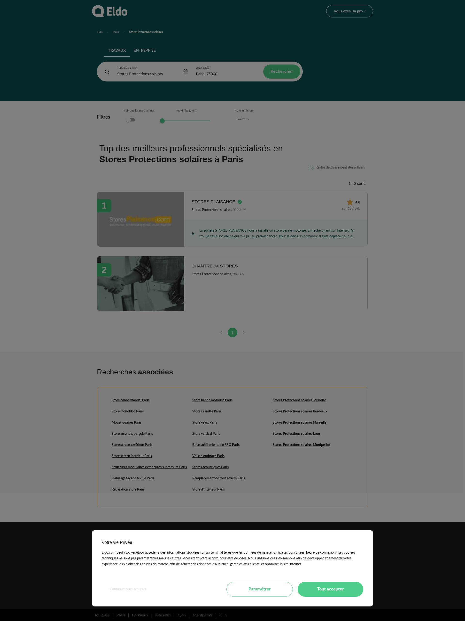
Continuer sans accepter (128, 589)
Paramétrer (259, 589)
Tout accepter (330, 589)
